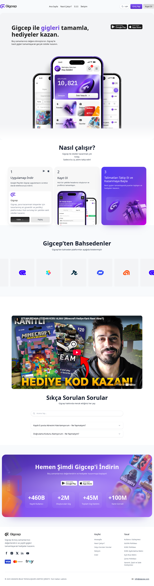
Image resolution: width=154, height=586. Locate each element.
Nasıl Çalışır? (66, 6)
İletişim (84, 6)
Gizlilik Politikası (130, 543)
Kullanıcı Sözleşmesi (132, 539)
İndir (96, 555)
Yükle (19, 219)
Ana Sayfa (53, 6)
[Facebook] (6, 553)
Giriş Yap (136, 6)
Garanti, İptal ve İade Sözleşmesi (132, 563)
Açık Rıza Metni (130, 555)
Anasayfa (98, 539)
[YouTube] (27, 553)
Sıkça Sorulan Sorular (103, 547)
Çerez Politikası (130, 559)
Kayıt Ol (148, 6)
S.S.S (76, 6)
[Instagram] (11, 553)
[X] (17, 553)
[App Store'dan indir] (135, 26)
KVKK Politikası (130, 547)
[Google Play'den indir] (119, 26)
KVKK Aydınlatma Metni (133, 551)
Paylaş (40, 219)
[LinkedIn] (22, 553)
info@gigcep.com (142, 579)
